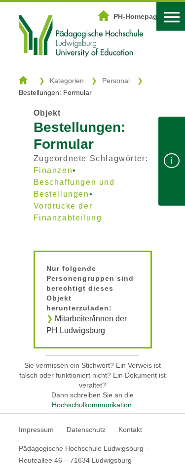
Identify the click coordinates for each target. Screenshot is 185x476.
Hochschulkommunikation (92, 405)
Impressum (36, 429)
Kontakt (130, 429)
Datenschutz (86, 429)
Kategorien (67, 81)
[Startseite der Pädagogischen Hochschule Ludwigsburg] (81, 70)
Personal (116, 81)
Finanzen (53, 170)
